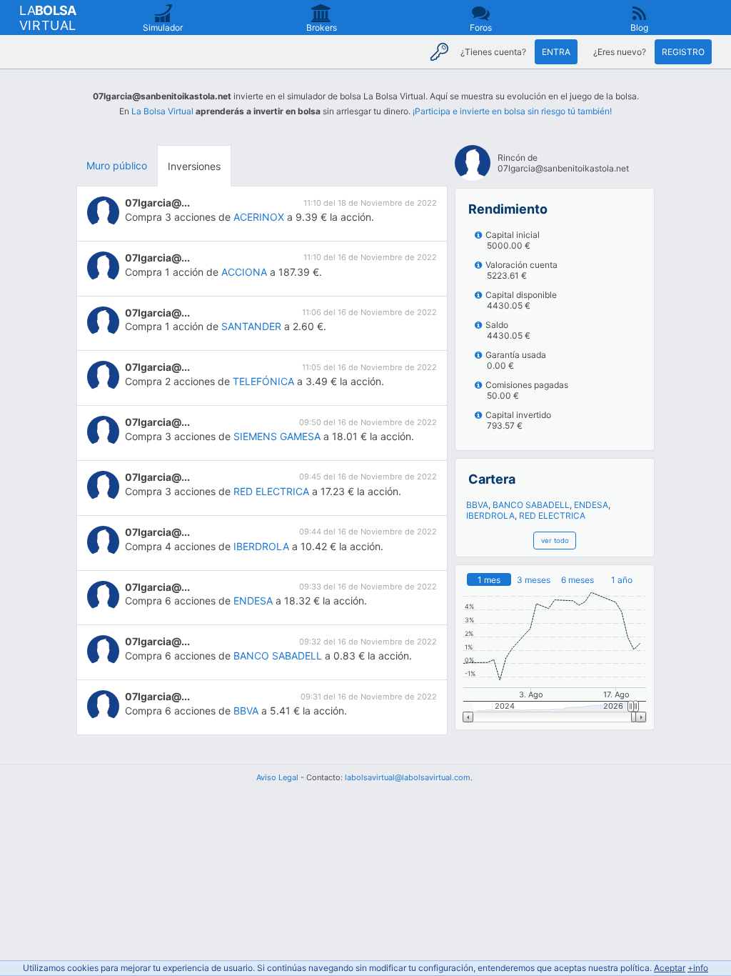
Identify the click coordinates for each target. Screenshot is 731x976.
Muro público (116, 165)
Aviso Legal (277, 777)
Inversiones (194, 166)
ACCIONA (244, 272)
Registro (683, 51)
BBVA (245, 710)
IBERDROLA (261, 546)
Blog (639, 27)
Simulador (163, 27)
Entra (556, 51)
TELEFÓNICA (263, 381)
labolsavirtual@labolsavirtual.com (407, 777)
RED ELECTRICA (271, 491)
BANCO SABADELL (277, 655)
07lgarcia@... (157, 202)
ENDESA (253, 600)
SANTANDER (251, 326)
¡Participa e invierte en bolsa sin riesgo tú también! (512, 111)
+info (697, 967)
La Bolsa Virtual (162, 111)
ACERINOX (258, 217)
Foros (481, 27)
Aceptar (669, 967)
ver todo (555, 540)
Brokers (321, 27)
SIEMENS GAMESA (277, 436)
